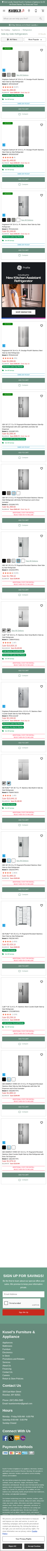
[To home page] (16, 10)
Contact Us (7, 1372)
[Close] (44, 1518)
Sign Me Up (23, 1312)
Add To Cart (23, 109)
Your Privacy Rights (23, 1539)
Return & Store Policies (13, 1379)
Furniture (7, 1349)
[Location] (29, 11)
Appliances (16, 30)
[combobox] (35, 39)
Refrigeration (27, 30)
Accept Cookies (34, 1546)
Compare (25, 114)
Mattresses (7, 1346)
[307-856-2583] (36, 11)
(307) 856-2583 (16, 1400)
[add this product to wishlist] (42, 50)
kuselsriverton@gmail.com (20, 1403)
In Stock (6, 1356)
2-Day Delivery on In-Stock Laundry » (24, 25)
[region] (23, 1533)
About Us (7, 1366)
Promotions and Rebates (14, 1359)
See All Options (22, 75)
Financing (7, 1369)
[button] (4, 11)
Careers (6, 1375)
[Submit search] (40, 18)
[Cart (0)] (43, 11)
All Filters (13, 39)
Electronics (7, 1352)
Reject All (12, 1546)
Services (6, 1362)
